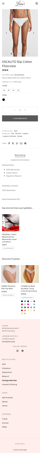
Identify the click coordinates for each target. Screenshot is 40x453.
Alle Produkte (7, 397)
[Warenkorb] (36, 3)
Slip (12, 133)
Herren (4, 405)
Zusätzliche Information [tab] (20, 160)
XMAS (4, 426)
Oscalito (18, 133)
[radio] (4, 90)
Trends (4, 418)
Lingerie (25, 133)
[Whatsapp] (17, 143)
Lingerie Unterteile (9, 136)
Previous (6, 33)
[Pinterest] (25, 143)
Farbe (4, 95)
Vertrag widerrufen (9, 380)
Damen (19, 136)
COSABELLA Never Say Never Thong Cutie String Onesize (29, 288)
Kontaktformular (8, 341)
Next (34, 33)
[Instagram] (17, 351)
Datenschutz (7, 372)
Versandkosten (19, 74)
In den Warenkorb (20, 118)
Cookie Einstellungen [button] (20, 449)
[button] (8, 248)
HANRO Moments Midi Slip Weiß (8, 287)
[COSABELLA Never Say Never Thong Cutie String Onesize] (30, 274)
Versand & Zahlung (9, 384)
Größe (4, 85)
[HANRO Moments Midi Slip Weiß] (10, 274)
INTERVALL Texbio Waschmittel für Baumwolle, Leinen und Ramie (9, 238)
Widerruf (5, 376)
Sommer (5, 422)
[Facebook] (9, 143)
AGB (3, 364)
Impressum (6, 368)
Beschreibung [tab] (20, 155)
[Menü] (3, 3)
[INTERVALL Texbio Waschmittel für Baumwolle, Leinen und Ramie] (10, 222)
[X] (13, 143)
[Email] (21, 143)
